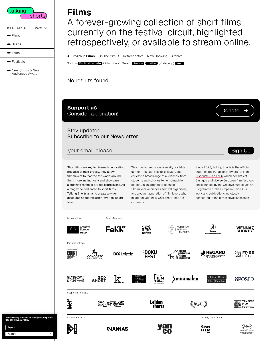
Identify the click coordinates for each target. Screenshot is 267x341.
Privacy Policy (21, 320)
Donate (230, 110)
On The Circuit (108, 56)
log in (10, 28)
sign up (21, 28)
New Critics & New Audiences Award (25, 71)
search (39, 28)
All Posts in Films (81, 56)
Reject (11, 327)
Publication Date (90, 63)
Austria (138, 63)
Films (16, 35)
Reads (16, 44)
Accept (11, 334)
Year (180, 63)
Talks (16, 53)
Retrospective (133, 56)
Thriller (151, 63)
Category (166, 63)
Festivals (18, 61)
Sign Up (241, 150)
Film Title (111, 63)
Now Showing (157, 56)
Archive (176, 56)
